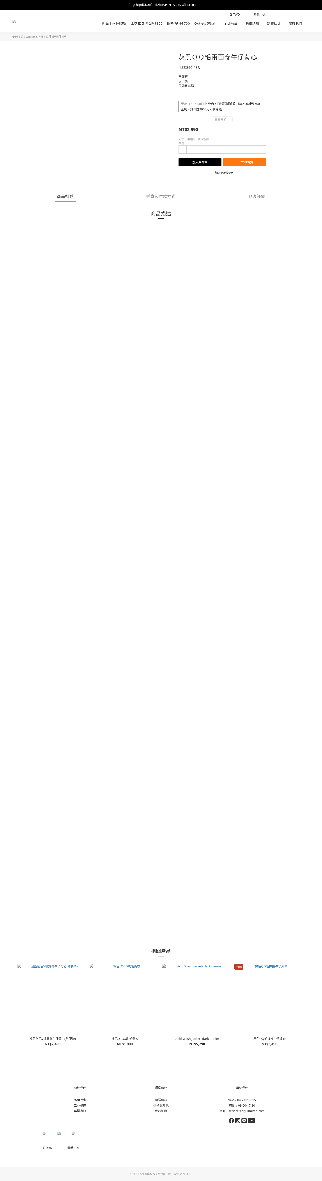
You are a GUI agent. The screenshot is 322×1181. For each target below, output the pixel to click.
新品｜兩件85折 (114, 23)
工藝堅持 (80, 1105)
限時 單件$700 (178, 23)
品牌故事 (80, 1100)
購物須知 (252, 23)
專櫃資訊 (80, 1111)
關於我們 (295, 23)
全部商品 (230, 23)
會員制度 (161, 1111)
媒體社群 (274, 23)
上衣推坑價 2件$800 (147, 23)
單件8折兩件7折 (56, 37)
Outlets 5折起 (205, 23)
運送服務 (161, 1100)
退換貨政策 (161, 1105)
